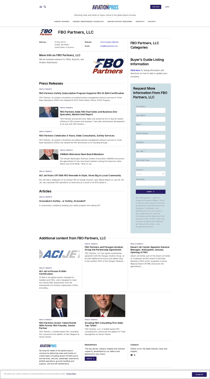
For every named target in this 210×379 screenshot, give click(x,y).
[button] (40, 7)
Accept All (199, 374)
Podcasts (140, 21)
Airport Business (61, 21)
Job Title (140, 151)
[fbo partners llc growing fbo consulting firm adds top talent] (105, 305)
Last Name (141, 115)
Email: (87, 46)
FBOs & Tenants (45, 89)
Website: (88, 42)
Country (140, 170)
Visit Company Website (109, 42)
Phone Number (142, 133)
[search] (45, 7)
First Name (141, 106)
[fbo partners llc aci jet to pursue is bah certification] (59, 254)
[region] (105, 374)
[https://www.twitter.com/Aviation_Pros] (134, 355)
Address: (42, 42)
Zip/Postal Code (142, 160)
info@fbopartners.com (109, 46)
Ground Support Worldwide (120, 21)
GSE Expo (152, 21)
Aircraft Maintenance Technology (88, 21)
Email (139, 124)
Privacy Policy (71, 374)
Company (140, 142)
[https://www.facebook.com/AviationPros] (131, 355)
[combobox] (150, 173)
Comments (140, 179)
